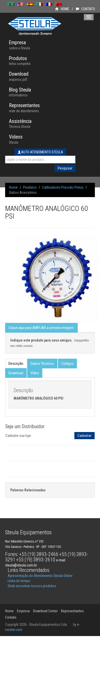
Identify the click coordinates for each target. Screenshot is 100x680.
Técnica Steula (20, 123)
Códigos (67, 363)
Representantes (72, 611)
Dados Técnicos (42, 363)
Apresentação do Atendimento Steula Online (40, 576)
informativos (20, 92)
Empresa (23, 611)
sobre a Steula (19, 45)
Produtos (30, 187)
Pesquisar (65, 168)
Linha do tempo (19, 581)
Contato (10, 617)
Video (35, 373)
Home (13, 187)
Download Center (45, 611)
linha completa (20, 60)
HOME (64, 9)
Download (15, 373)
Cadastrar (84, 436)
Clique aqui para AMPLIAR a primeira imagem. (41, 328)
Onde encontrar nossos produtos (32, 586)
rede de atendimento (24, 108)
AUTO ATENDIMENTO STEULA (42, 152)
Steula (16, 139)
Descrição (15, 363)
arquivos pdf (18, 76)
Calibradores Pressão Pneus (63, 187)
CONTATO (88, 9)
